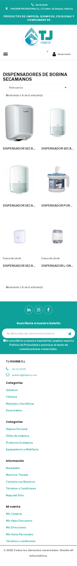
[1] (69, 333)
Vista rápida (29, 136)
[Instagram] (38, 309)
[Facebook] (48, 309)
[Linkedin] (28, 309)
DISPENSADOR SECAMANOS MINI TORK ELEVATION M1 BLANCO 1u (57, 148)
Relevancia (38, 87)
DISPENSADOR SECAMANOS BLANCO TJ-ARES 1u (19, 266)
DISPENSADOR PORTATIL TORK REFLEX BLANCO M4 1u (57, 205)
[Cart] (47, 54)
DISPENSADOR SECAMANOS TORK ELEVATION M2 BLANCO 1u (19, 205)
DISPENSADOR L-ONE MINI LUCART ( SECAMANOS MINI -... (57, 266)
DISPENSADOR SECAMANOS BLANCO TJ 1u (19, 148)
